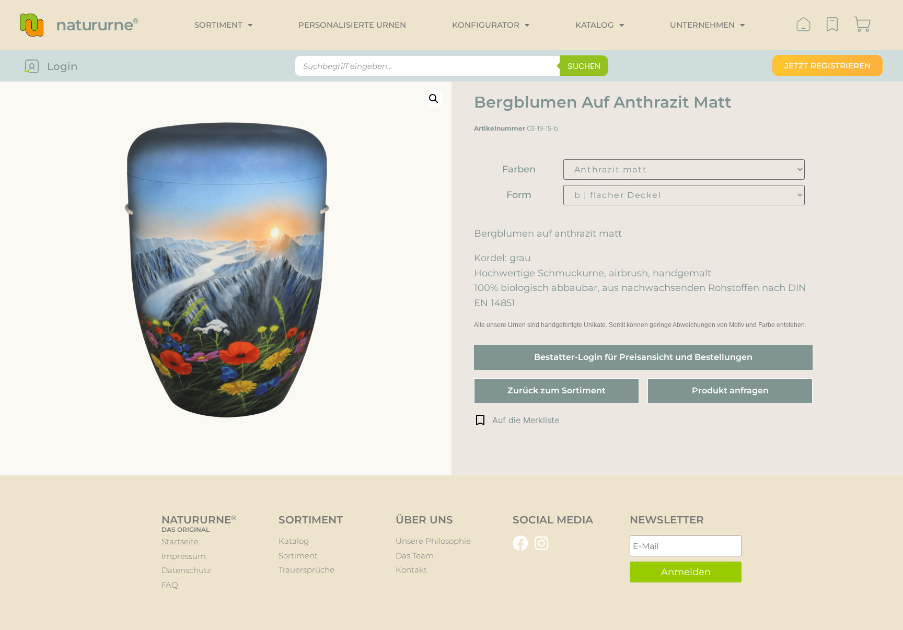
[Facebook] (520, 543)
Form (518, 195)
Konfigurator (485, 25)
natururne (97, 24)
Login (62, 66)
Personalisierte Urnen (352, 25)
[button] (516, 420)
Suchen (584, 66)
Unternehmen (702, 25)
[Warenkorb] (862, 25)
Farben (519, 169)
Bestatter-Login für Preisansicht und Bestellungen (643, 357)
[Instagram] (541, 543)
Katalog (594, 25)
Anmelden (686, 572)
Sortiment (218, 25)
